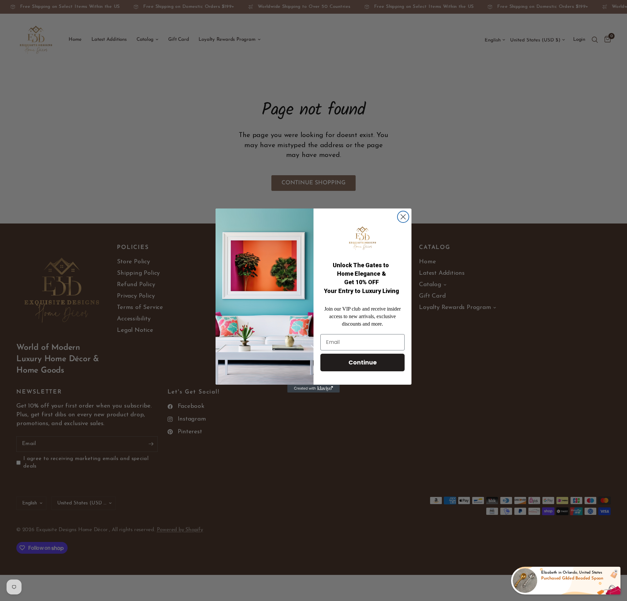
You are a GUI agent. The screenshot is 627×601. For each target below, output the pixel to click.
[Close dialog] (403, 217)
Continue (362, 362)
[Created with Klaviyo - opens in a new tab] (313, 389)
